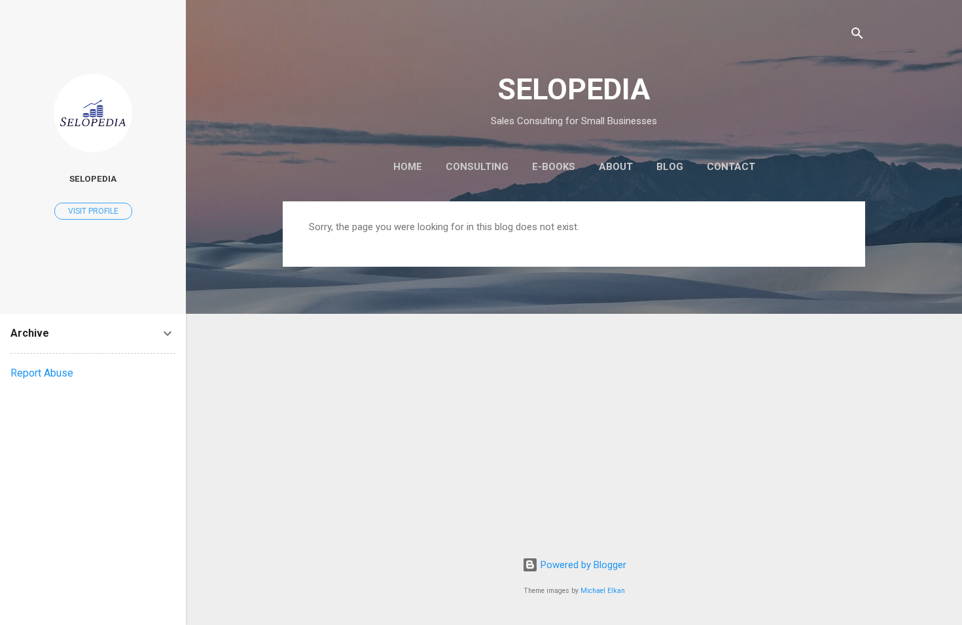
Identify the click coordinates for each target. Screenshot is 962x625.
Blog (669, 167)
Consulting (477, 167)
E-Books (553, 167)
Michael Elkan (602, 590)
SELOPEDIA (573, 89)
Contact (731, 167)
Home (407, 167)
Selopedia (92, 178)
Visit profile (93, 211)
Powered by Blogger (582, 565)
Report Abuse (41, 373)
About (616, 167)
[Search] (857, 36)
